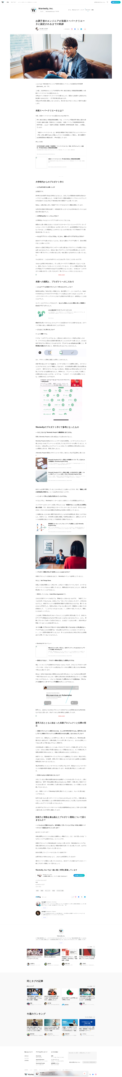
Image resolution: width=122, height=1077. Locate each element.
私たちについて (75, 9)
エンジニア (48, 890)
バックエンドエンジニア (41, 880)
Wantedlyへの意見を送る (89, 1062)
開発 (42, 890)
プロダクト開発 (60, 890)
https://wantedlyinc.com (50, 11)
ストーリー (87, 9)
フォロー (41, 11)
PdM (37, 882)
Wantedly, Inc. (45, 8)
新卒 (38, 890)
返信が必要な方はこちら (74, 1062)
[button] (29, 1052)
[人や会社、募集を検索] (107, 2)
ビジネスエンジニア (40, 884)
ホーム (69, 9)
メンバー (82, 9)
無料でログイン (115, 2)
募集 (93, 9)
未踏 (54, 890)
